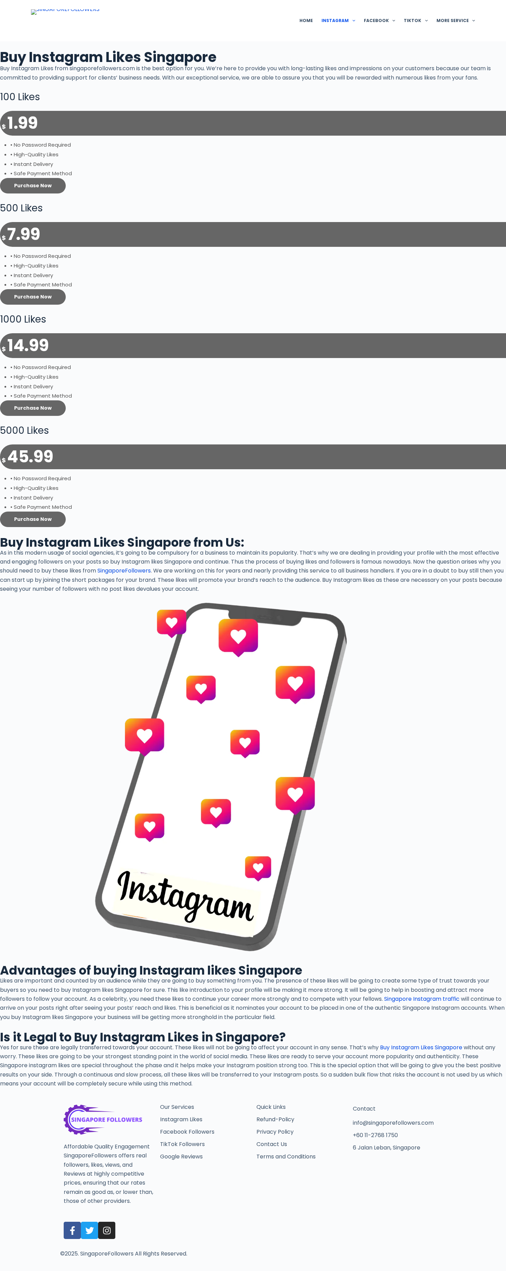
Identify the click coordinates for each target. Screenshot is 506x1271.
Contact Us (271, 1144)
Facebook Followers (187, 1132)
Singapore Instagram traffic (422, 999)
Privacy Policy (275, 1132)
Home (306, 20)
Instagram (335, 20)
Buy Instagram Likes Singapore (421, 1047)
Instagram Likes (181, 1119)
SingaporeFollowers (124, 571)
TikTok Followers (182, 1144)
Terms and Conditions (286, 1156)
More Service (452, 20)
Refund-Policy (275, 1119)
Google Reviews (181, 1156)
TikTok (412, 20)
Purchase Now (33, 185)
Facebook (376, 20)
